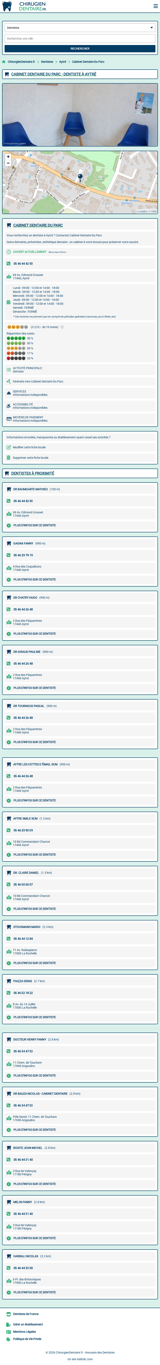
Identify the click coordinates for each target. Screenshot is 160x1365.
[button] (80, 178)
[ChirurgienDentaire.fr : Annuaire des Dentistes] (28, 6)
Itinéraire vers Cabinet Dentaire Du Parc (38, 381)
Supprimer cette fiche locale (30, 457)
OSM (154, 211)
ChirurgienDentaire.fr (21, 61)
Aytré (62, 61)
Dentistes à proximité (32, 473)
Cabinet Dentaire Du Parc (88, 61)
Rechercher (80, 48)
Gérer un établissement (28, 1324)
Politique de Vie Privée (27, 1339)
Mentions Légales (24, 1331)
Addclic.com (85, 1359)
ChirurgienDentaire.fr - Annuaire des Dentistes (85, 1352)
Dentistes (47, 61)
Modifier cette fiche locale (29, 447)
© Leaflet (141, 211)
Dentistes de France (26, 1314)
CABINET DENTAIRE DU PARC (38, 225)
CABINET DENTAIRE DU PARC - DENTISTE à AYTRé (53, 74)
